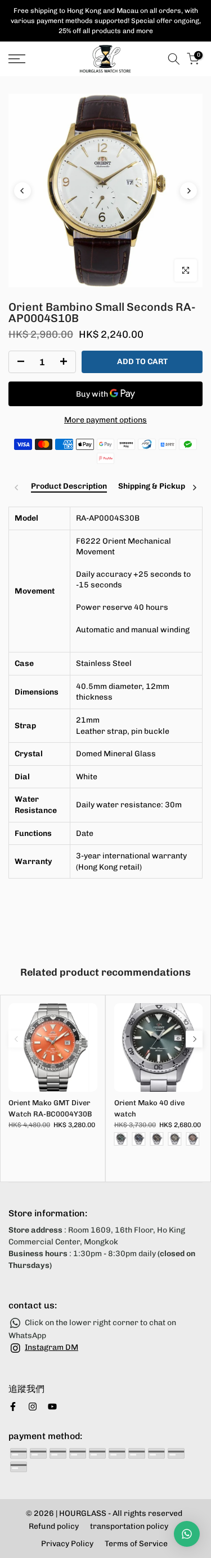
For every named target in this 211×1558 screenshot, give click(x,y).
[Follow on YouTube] (52, 1406)
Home (18, 83)
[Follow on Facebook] (12, 1406)
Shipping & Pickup (151, 486)
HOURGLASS (82, 1513)
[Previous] (22, 190)
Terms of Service (136, 1543)
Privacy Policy (67, 1543)
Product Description (69, 486)
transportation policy (129, 1526)
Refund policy (54, 1526)
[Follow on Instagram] (33, 1406)
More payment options (105, 420)
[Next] (188, 190)
